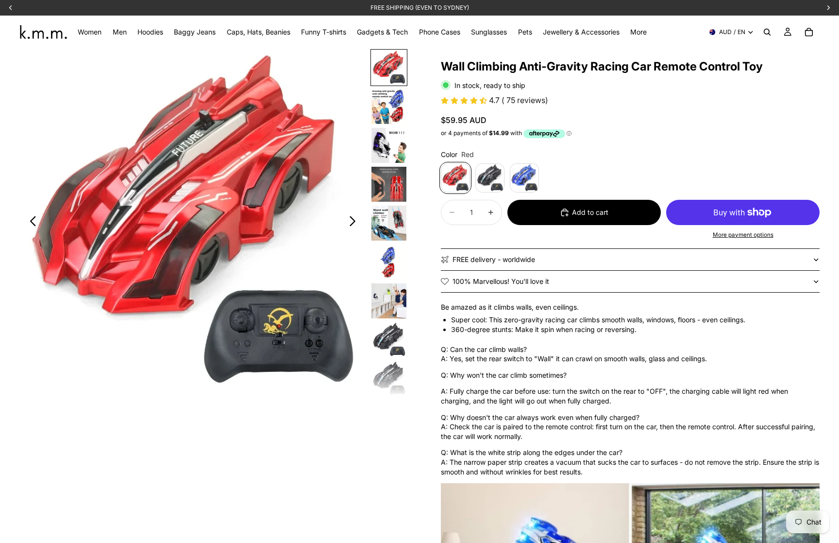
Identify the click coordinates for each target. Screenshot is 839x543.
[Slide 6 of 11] (388, 262)
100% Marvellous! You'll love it (501, 281)
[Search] (767, 32)
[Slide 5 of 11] (388, 223)
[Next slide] (355, 222)
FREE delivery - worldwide (494, 259)
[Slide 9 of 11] (388, 378)
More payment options (743, 234)
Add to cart (590, 212)
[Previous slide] (30, 222)
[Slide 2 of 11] (388, 106)
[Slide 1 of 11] (388, 67)
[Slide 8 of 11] (388, 339)
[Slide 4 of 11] (388, 184)
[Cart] (809, 32)
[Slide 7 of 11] (388, 300)
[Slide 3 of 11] (388, 145)
